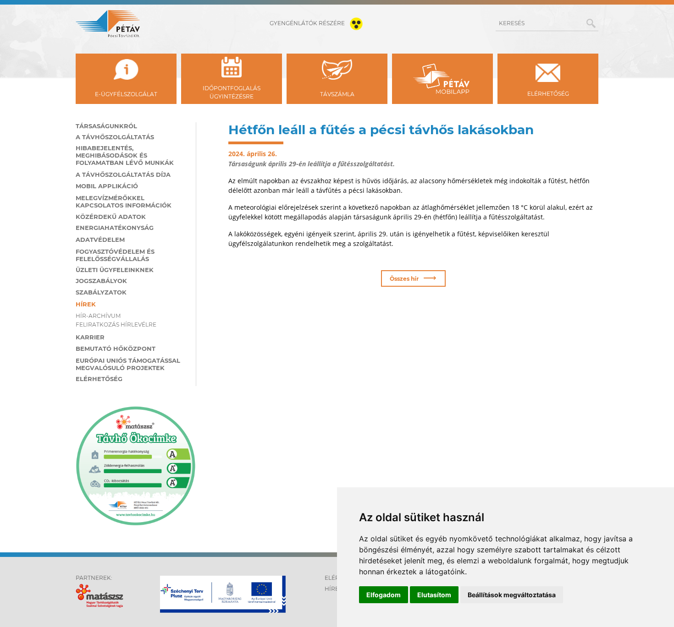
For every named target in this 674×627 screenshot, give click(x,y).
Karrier (90, 337)
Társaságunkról (106, 126)
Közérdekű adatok (111, 216)
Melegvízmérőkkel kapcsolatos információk (123, 201)
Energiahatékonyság (115, 227)
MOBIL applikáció (107, 186)
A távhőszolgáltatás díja (123, 174)
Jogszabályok (101, 280)
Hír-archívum (98, 315)
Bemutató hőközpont (115, 348)
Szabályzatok (101, 292)
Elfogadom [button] (383, 595)
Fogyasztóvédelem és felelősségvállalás (115, 255)
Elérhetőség (99, 378)
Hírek (86, 304)
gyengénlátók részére (308, 23)
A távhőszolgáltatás (115, 137)
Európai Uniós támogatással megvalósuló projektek (128, 364)
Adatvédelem (100, 239)
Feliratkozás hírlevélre (116, 324)
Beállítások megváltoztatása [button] (512, 595)
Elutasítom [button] (434, 595)
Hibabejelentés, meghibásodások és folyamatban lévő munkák (125, 155)
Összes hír (413, 277)
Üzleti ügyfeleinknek (115, 269)
